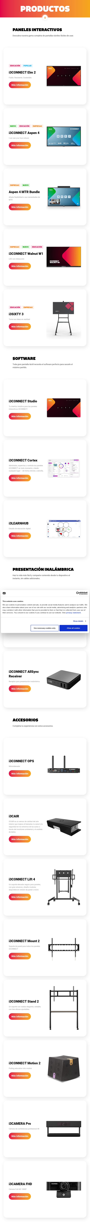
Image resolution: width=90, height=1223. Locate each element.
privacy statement (73, 612)
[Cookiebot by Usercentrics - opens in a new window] (77, 593)
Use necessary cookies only (44, 628)
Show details (78, 621)
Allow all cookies (73, 628)
